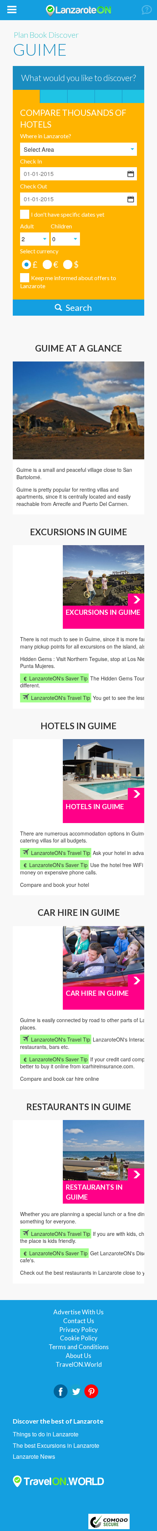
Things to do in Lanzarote (45, 1434)
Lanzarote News (34, 1457)
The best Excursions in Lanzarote (56, 1446)
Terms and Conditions (79, 1347)
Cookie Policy (78, 1338)
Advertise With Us (78, 1312)
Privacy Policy (78, 1329)
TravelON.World (78, 1364)
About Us (78, 1355)
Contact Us (78, 1321)
